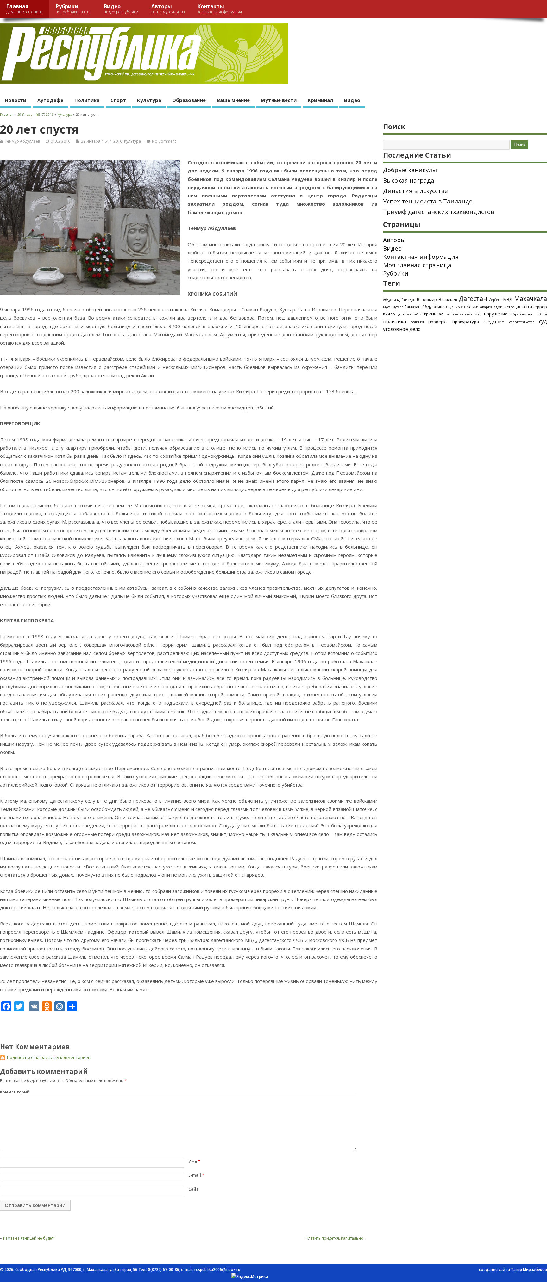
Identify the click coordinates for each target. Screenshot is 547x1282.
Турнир (454, 307)
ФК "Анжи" (470, 307)
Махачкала (530, 298)
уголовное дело (402, 329)
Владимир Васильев (437, 299)
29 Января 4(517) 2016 (101, 141)
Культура (149, 100)
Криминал (320, 100)
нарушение (495, 314)
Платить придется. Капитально (334, 1238)
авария (486, 307)
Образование (189, 100)
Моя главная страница (417, 265)
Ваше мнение (233, 100)
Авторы (168, 9)
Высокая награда (408, 180)
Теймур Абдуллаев (22, 141)
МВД (507, 299)
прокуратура (465, 322)
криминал (433, 313)
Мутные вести (279, 100)
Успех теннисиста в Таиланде (428, 201)
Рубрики (73, 9)
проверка (438, 322)
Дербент (495, 299)
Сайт (193, 1189)
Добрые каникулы (410, 170)
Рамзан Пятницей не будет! (28, 1238)
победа (542, 314)
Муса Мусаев (393, 307)
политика (394, 321)
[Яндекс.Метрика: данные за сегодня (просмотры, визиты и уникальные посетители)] (249, 1276)
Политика (86, 100)
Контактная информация (421, 256)
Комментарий (15, 1092)
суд (543, 321)
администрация (507, 306)
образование (522, 314)
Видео (121, 9)
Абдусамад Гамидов (399, 299)
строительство (522, 322)
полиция (417, 322)
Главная (24, 9)
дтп (401, 314)
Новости (15, 100)
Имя (194, 1161)
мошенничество (459, 314)
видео (389, 313)
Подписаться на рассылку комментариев (49, 1057)
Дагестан (473, 298)
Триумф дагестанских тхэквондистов (438, 212)
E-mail (196, 1175)
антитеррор (534, 306)
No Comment (164, 141)
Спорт (118, 100)
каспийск (414, 314)
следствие (493, 322)
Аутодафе (50, 100)
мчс (478, 314)
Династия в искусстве (415, 191)
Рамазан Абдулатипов (426, 306)
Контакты (220, 9)
